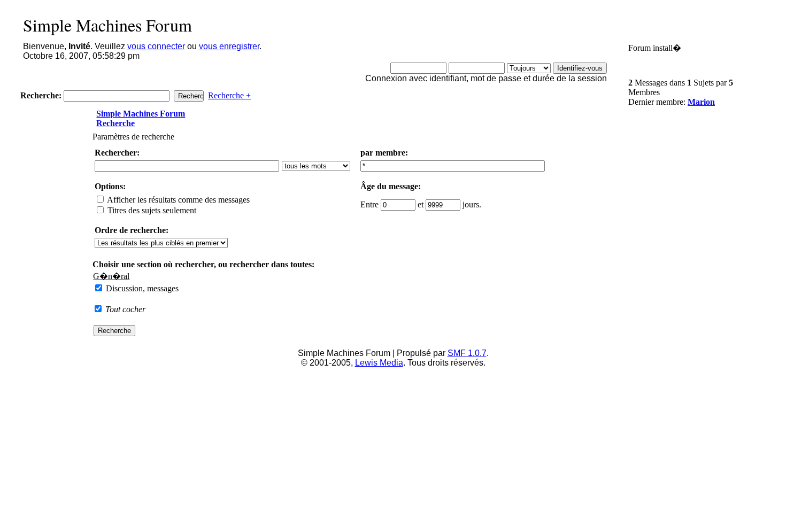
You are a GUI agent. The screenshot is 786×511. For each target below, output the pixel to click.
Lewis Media (379, 362)
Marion (701, 101)
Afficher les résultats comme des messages (177, 199)
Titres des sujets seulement (150, 210)
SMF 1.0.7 (467, 353)
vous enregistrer (229, 46)
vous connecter (156, 46)
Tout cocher (125, 309)
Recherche (115, 123)
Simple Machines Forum (140, 113)
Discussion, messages (141, 288)
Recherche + (229, 95)
